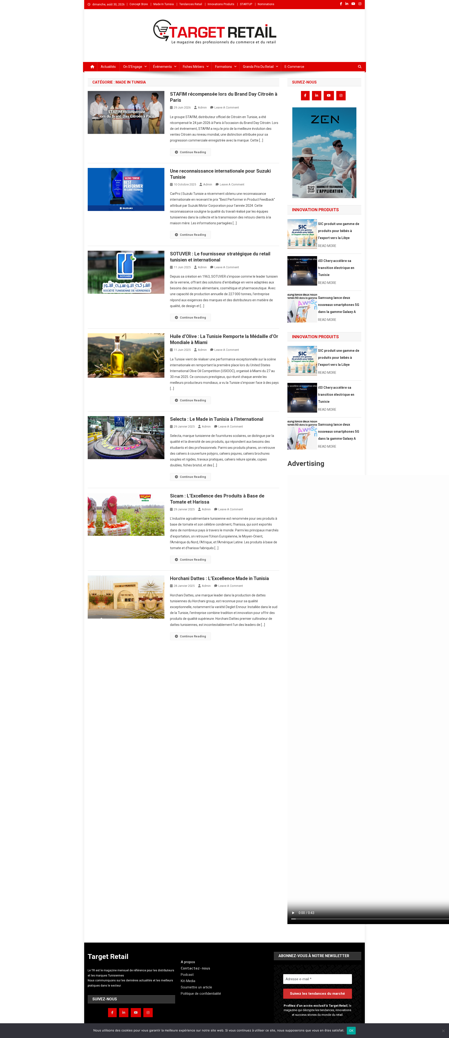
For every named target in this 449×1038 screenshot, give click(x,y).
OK (351, 1030)
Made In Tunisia (163, 4)
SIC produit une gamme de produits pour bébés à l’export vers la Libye (338, 231)
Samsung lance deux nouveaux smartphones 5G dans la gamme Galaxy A (338, 305)
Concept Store (139, 4)
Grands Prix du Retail (258, 67)
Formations (223, 67)
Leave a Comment (226, 107)
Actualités (108, 67)
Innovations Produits (221, 4)
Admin (202, 107)
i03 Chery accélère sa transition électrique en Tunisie (336, 268)
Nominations (266, 4)
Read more (327, 246)
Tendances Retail (190, 4)
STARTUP (246, 4)
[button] (324, 152)
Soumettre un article (196, 987)
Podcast (187, 975)
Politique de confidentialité (201, 993)
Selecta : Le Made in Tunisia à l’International (216, 419)
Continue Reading (193, 152)
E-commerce (294, 67)
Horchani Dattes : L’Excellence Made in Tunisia (219, 578)
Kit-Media (188, 981)
